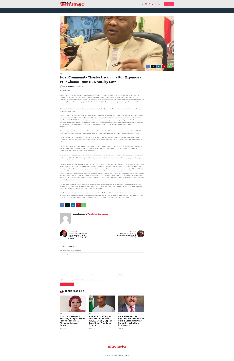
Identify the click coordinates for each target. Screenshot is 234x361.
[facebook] (148, 66)
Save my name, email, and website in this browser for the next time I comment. (81, 280)
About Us (104, 351)
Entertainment (121, 10)
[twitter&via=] (153, 66)
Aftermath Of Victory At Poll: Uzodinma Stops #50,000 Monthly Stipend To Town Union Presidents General (102, 320)
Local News (83, 10)
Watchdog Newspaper (70, 86)
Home (62, 10)
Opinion (95, 10)
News (70, 10)
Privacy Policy (127, 351)
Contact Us (115, 351)
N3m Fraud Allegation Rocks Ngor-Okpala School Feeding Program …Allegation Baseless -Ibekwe (72, 320)
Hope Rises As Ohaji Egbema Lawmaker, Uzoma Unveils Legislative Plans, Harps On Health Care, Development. (131, 320)
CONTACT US (169, 4)
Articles (106, 10)
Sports (134, 10)
